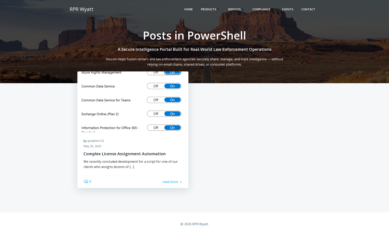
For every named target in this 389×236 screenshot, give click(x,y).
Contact (308, 9)
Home (188, 9)
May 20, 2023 (92, 146)
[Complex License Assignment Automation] (132, 101)
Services (234, 9)
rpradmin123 (95, 141)
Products (208, 9)
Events (287, 9)
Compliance (261, 9)
